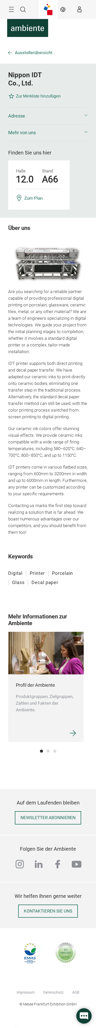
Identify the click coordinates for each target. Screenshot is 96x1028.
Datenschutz (53, 992)
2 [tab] (48, 751)
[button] (48, 116)
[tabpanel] (46, 687)
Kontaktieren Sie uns (48, 911)
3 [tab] (54, 751)
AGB (75, 992)
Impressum (26, 992)
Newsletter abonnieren (48, 817)
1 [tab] (41, 751)
